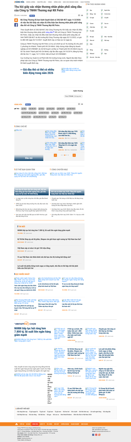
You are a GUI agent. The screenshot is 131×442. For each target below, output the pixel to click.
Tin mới (21, 226)
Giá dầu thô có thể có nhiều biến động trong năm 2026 (38, 71)
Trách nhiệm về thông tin (24, 440)
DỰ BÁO (28, 424)
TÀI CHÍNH (49, 424)
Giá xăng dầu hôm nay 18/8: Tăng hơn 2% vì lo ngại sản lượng (68, 145)
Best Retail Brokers (66, 414)
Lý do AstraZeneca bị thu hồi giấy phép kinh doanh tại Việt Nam (48, 285)
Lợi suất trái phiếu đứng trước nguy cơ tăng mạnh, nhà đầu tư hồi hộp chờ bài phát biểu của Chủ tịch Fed (48, 267)
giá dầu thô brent (44, 113)
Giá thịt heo (41, 414)
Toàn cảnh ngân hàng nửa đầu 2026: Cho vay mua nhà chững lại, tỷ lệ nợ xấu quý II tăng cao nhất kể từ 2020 (25, 288)
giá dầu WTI (60, 109)
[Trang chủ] (16, 20)
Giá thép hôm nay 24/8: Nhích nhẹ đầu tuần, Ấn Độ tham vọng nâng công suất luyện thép (68, 210)
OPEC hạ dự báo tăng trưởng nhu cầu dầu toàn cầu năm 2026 (32, 204)
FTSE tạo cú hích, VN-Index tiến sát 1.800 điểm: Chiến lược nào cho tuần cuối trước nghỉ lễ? (75, 333)
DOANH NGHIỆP (75, 424)
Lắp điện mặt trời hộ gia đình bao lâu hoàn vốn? (72, 305)
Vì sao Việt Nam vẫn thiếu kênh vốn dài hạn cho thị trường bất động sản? (44, 257)
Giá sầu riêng (33, 414)
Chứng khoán (71, 340)
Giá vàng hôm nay (22, 411)
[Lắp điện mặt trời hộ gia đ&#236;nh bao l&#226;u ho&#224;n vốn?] (73, 300)
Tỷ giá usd (42, 411)
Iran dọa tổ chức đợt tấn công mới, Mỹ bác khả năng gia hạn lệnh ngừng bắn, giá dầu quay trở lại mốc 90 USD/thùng (30, 191)
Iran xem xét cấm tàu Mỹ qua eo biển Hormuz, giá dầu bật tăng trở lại (31, 215)
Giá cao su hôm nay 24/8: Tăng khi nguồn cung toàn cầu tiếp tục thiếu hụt (66, 193)
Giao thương (85, 2)
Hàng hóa (19, 2)
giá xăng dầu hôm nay (40, 117)
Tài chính (20, 233)
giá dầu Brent (71, 109)
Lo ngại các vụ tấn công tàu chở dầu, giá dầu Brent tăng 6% (32, 199)
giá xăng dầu (50, 109)
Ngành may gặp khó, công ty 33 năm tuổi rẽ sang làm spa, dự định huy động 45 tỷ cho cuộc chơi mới (106, 373)
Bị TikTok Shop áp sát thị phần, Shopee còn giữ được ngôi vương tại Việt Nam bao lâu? (49, 239)
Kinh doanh (21, 242)
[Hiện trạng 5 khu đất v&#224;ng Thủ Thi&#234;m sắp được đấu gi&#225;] (49, 300)
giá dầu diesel (78, 113)
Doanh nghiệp (103, 397)
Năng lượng (30, 2)
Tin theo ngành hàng (96, 4)
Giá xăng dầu (106, 411)
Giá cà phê (74, 411)
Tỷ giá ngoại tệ (33, 411)
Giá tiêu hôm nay (84, 411)
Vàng (50, 2)
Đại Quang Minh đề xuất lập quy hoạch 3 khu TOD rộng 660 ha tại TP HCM (25, 308)
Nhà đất (20, 260)
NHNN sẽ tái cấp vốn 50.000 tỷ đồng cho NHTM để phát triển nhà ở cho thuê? (50, 388)
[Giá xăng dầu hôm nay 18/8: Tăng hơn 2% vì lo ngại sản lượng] (51, 146)
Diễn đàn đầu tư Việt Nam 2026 (82, 414)
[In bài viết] (79, 15)
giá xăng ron (62, 117)
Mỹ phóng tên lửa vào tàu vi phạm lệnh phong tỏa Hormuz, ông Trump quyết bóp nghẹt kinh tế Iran (31, 210)
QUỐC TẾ (42, 424)
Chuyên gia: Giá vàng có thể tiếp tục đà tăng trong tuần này (67, 199)
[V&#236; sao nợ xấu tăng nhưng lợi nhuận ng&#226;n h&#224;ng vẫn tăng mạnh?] (73, 279)
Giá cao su (56, 414)
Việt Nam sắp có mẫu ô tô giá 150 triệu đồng (34, 248)
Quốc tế (101, 360)
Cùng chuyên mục (59, 169)
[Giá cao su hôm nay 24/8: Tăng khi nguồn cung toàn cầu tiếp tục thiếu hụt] (67, 183)
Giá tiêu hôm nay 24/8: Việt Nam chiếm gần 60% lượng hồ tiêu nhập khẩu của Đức (67, 204)
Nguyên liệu (41, 2)
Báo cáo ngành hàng (70, 2)
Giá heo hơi (66, 411)
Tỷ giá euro (58, 411)
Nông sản (57, 2)
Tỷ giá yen (50, 411)
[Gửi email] (82, 15)
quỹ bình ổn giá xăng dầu (29, 113)
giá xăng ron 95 (26, 117)
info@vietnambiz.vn (26, 438)
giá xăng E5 (55, 113)
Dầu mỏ (29, 158)
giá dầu (24, 109)
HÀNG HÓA (35, 424)
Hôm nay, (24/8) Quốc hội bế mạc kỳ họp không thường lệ (75, 371)
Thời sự (70, 376)
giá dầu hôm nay (66, 113)
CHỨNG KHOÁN (65, 424)
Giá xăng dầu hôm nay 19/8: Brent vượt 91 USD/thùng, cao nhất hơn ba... (68, 133)
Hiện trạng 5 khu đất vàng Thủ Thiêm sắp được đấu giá (47, 305)
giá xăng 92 (52, 117)
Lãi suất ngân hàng (95, 411)
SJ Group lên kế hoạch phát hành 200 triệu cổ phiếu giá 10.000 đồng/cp (106, 391)
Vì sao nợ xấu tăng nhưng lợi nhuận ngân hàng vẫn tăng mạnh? (73, 285)
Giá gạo (49, 414)
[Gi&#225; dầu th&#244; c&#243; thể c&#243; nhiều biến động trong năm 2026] (70, 76)
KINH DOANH (84, 424)
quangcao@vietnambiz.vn (103, 431)
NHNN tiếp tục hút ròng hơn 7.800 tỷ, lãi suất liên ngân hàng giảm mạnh (44, 230)
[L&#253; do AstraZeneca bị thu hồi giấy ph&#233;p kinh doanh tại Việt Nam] (49, 279)
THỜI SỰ (22, 424)
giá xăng (41, 109)
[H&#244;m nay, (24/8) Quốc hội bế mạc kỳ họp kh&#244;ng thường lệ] (60, 372)
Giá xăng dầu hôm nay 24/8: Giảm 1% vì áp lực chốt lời (68, 215)
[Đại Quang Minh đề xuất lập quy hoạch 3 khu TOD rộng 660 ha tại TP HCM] (25, 301)
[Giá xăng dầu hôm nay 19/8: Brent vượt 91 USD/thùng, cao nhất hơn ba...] (51, 134)
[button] (55, 155)
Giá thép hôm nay (22, 414)
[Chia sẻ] (16, 25)
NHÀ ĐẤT (56, 424)
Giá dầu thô (32, 109)
